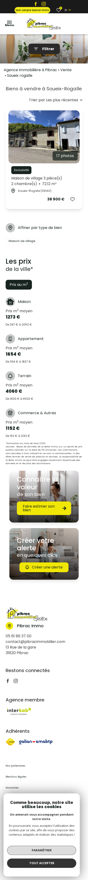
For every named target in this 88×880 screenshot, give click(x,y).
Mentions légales (16, 776)
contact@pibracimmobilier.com (35, 641)
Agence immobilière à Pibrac (30, 70)
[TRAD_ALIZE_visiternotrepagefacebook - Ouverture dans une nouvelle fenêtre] (36, 4)
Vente (66, 70)
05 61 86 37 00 (18, 636)
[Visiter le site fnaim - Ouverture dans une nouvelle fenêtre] (10, 741)
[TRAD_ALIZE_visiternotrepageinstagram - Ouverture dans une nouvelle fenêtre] (44, 4)
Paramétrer (42, 850)
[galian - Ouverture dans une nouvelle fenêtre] (36, 742)
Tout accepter (41, 863)
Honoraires (12, 787)
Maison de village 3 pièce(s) (36, 180)
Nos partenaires (15, 766)
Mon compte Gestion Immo (32, 10)
